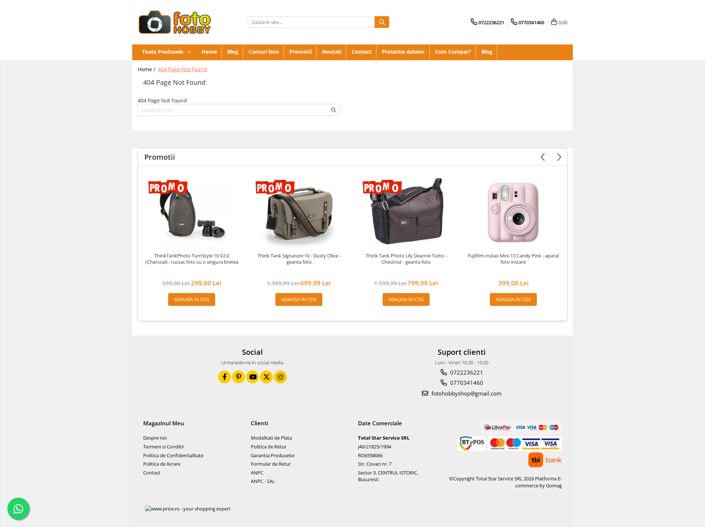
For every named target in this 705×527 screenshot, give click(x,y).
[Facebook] (224, 377)
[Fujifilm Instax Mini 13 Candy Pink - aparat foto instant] (513, 211)
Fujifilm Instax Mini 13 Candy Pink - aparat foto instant (513, 259)
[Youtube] (252, 377)
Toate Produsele (163, 51)
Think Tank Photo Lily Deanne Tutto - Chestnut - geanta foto (406, 259)
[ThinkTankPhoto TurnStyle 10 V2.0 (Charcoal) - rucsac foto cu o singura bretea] (191, 211)
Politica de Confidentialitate (173, 455)
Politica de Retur (268, 446)
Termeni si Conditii (163, 446)
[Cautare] (382, 22)
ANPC (257, 472)
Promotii (300, 51)
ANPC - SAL (263, 481)
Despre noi (155, 437)
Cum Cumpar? (453, 51)
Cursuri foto (264, 51)
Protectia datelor (403, 51)
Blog (232, 51)
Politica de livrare (161, 464)
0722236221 (466, 372)
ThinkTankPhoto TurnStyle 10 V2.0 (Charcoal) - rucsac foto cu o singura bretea (191, 259)
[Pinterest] (238, 377)
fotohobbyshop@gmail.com (466, 393)
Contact (362, 51)
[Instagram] (280, 377)
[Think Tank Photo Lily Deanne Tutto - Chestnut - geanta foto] (406, 211)
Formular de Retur (271, 464)
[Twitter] (266, 377)
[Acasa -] (174, 22)
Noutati (331, 51)
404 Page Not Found (182, 69)
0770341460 (466, 382)
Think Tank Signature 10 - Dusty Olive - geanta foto (299, 259)
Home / (147, 69)
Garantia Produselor (273, 455)
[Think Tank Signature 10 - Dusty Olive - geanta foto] (298, 211)
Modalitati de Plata (271, 437)
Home (209, 51)
